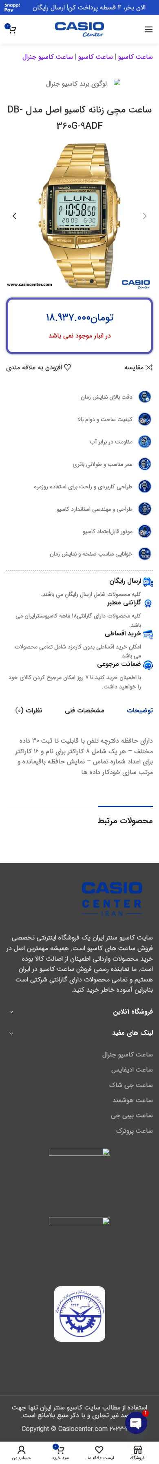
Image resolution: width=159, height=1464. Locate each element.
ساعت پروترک (134, 1131)
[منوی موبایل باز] (149, 29)
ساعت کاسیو (135, 57)
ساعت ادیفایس (132, 1069)
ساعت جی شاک (131, 1085)
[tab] (140, 710)
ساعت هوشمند (133, 1100)
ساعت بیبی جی (132, 1115)
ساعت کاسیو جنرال (47, 57)
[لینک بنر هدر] (79, 7)
